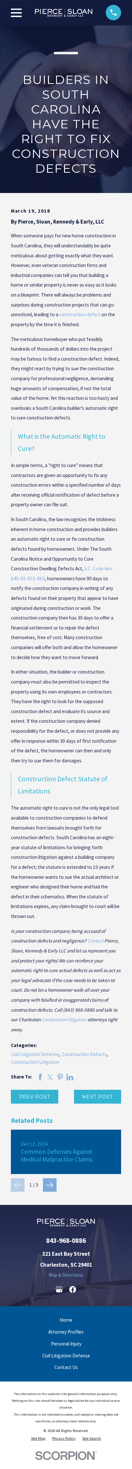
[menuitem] (38, 1438)
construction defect (80, 314)
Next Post (97, 1097)
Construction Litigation (35, 1062)
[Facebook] (72, 1289)
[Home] (63, 13)
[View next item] (50, 1185)
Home (66, 1320)
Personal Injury (66, 1344)
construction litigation (64, 1019)
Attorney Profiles (66, 1332)
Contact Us (66, 1367)
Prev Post (34, 1097)
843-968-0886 (66, 1240)
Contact (95, 941)
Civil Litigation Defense (35, 1054)
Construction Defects (84, 1054)
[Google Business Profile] (59, 1289)
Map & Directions (66, 1275)
